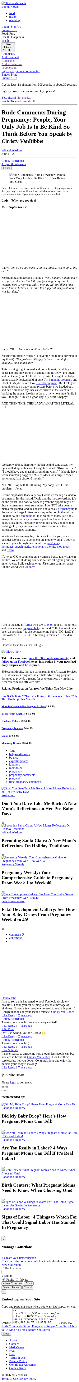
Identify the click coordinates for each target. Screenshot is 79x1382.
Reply (11, 1015)
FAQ (12, 1350)
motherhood (28, 515)
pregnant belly (31, 628)
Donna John (9, 998)
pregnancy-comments (22, 774)
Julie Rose (8, 1029)
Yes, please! (9, 97)
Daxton (48, 624)
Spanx (10, 550)
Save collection (11, 1287)
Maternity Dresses (11, 743)
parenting (15, 20)
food (12, 13)
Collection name (11, 1268)
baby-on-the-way (19, 754)
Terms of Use (17, 1357)
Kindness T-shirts (11, 721)
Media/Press (16, 1347)
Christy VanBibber (62, 1011)
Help (12, 1354)
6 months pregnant (60, 379)
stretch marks (23, 546)
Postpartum (8, 795)
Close (29, 1283)
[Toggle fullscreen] (6, 1087)
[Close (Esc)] (3, 1087)
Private (23, 1279)
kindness (30, 567)
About (13, 1340)
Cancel (28, 1287)
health (12, 16)
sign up (6, 6)
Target (28, 624)
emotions (37, 546)
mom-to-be (15, 768)
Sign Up (16, 26)
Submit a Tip (9, 30)
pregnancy (64, 508)
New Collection (11, 1264)
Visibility (7, 1275)
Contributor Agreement (23, 1364)
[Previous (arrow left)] (3, 1090)
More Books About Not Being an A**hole (24, 706)
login (15, 6)
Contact (14, 1343)
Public (10, 1279)
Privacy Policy (18, 1361)
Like (5, 1015)
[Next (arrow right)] (6, 1090)
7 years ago (25, 1015)
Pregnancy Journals (12, 728)
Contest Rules (17, 1368)
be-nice (13, 757)
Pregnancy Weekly (13, 864)
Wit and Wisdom (12, 150)
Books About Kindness (14, 713)
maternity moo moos (57, 546)
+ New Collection (12, 1283)
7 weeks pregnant (46, 383)
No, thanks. (24, 97)
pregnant (14, 778)
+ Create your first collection (19, 1257)
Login (5, 26)
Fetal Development (13, 901)
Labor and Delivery (13, 1107)
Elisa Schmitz (10, 1050)
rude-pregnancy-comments (25, 781)
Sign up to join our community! (21, 71)
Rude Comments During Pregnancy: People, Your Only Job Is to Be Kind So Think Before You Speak (39, 1328)
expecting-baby (18, 761)
